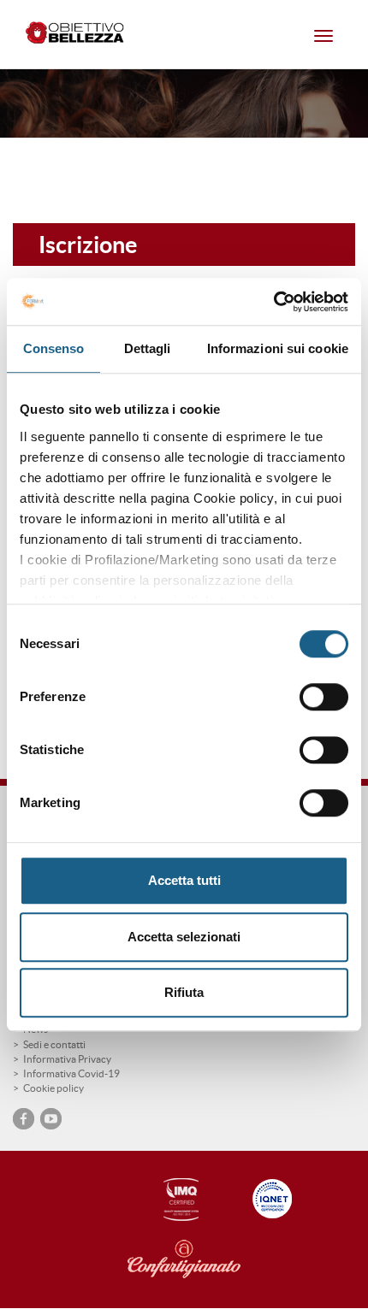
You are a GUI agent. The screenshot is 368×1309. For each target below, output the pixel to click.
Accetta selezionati (184, 936)
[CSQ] (177, 1200)
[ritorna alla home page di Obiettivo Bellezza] (77, 34)
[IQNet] (273, 1198)
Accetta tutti (184, 880)
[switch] (324, 697)
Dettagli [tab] (147, 348)
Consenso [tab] (54, 348)
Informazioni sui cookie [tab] (277, 348)
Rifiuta (184, 992)
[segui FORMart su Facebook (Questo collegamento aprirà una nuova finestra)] (23, 1118)
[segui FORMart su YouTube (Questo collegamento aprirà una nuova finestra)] (51, 1118)
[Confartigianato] (201, 1259)
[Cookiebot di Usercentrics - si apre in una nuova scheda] (273, 302)
